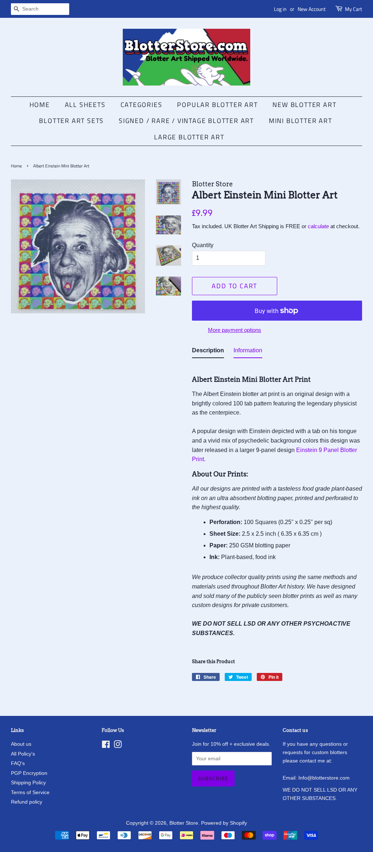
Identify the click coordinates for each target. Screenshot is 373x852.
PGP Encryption (29, 773)
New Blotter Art (304, 105)
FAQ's (18, 763)
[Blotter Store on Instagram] (118, 746)
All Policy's (23, 754)
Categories (141, 105)
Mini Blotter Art (300, 121)
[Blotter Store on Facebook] (106, 746)
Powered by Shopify (224, 823)
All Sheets (85, 105)
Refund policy (26, 802)
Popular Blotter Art (217, 105)
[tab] (208, 352)
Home (40, 105)
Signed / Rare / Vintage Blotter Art (186, 121)
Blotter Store (183, 823)
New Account (312, 9)
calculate (318, 226)
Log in (280, 9)
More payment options (234, 330)
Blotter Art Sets (71, 121)
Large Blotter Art (189, 137)
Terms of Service (30, 792)
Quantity (202, 245)
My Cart (353, 9)
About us (21, 744)
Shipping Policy (28, 782)
